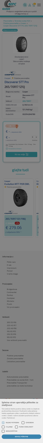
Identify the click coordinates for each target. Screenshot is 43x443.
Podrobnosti (11, 418)
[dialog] (21, 421)
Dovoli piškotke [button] (21, 437)
